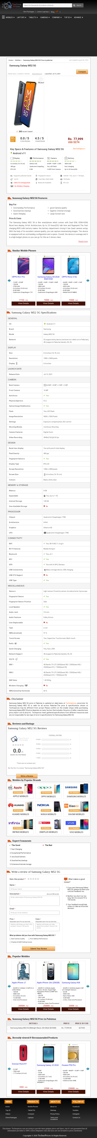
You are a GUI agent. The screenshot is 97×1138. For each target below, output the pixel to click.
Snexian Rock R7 (19, 1064)
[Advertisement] (45, 36)
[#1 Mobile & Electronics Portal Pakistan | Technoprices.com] (19, 743)
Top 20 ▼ (68, 17)
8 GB (31, 169)
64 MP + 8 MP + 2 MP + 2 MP (54, 163)
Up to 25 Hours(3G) (71, 169)
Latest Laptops (43, 12)
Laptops (31, 1117)
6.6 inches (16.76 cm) (18, 163)
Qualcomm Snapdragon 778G (37, 166)
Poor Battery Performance (39, 939)
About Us (53, 1107)
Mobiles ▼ (10, 17)
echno (42, 1135)
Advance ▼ (78, 17)
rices (48, 1135)
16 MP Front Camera (54, 169)
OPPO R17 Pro (18, 277)
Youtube (75, 1110)
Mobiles (18, 60)
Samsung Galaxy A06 (71, 983)
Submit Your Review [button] (38, 948)
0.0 (22, 138)
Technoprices (71, 703)
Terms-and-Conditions (54, 1118)
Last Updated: (78, 60)
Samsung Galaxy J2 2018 (48, 1065)
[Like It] (41, 79)
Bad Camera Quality (18, 939)
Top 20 (7, 1110)
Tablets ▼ (33, 17)
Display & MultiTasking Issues (21, 942)
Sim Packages (29, 12)
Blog (52, 12)
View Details (23, 303)
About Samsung (37, 74)
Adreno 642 (33, 163)
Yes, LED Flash (52, 166)
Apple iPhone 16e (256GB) (48, 983)
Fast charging (69, 166)
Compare (82, 72)
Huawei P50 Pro (69, 1065)
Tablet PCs (31, 1110)
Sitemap (53, 1110)
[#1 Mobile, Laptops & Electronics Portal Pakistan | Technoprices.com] (11, 10)
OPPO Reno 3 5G (69, 277)
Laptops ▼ (21, 17)
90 (12, 138)
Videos (7, 1114)
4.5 (37, 138)
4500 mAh (68, 163)
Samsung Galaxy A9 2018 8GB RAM (48, 278)
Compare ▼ (57, 17)
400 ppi (13, 166)
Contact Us (76, 1117)
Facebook (76, 1107)
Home (11, 60)
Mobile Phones (33, 1107)
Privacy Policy (54, 1114)
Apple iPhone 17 (19, 983)
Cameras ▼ (45, 17)
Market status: (19, 74)
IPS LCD (13, 169)
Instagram (76, 1114)
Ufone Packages (11, 1117)
